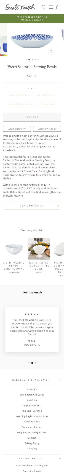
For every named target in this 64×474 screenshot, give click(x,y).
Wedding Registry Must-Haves (32, 416)
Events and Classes (32, 427)
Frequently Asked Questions (32, 432)
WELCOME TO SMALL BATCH (31, 379)
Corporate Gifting (32, 405)
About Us (32, 400)
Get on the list (31, 458)
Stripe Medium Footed (21, 104)
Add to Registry (17, 128)
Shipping (32, 448)
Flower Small (48, 104)
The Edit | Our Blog (32, 410)
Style (32, 88)
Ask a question (32, 205)
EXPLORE (32, 389)
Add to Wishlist (47, 128)
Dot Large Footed (45, 95)
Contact (32, 437)
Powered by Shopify (32, 471)
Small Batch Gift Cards (32, 394)
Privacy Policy (32, 443)
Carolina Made (32, 421)
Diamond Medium (19, 95)
